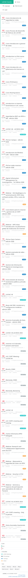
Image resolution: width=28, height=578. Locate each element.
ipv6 (4, 566)
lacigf (15, 566)
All (2, 548)
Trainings (5, 558)
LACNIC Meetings (7, 554)
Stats (3, 23)
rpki (12, 569)
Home (18, 2)
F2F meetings (6, 556)
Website (8, 23)
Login (5, 10)
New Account (18, 6)
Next (3, 546)
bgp (19, 566)
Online (4, 561)
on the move (5, 569)
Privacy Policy (22, 575)
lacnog (9, 566)
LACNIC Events (7, 2)
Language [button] (7, 6)
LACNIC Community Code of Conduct (16, 576)
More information (6, 22)
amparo (17, 569)
